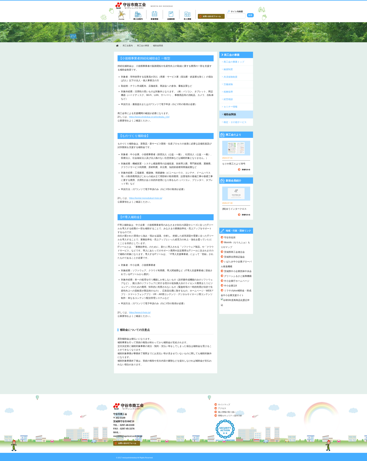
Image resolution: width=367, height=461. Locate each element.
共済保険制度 (230, 77)
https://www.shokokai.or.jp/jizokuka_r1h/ (149, 117)
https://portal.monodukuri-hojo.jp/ (145, 198)
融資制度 (228, 69)
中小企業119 (230, 285)
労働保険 (228, 84)
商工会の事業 (143, 45)
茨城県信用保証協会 (234, 257)
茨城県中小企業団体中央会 (238, 271)
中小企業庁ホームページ (236, 281)
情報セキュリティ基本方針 (230, 415)
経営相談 (228, 99)
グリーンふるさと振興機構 (238, 276)
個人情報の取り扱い (227, 412)
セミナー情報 (230, 106)
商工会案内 (128, 45)
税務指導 (228, 92)
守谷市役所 (230, 237)
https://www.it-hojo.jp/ (140, 312)
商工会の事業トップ (234, 62)
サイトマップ (224, 404)
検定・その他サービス (235, 122)
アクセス (222, 408)
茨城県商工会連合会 (234, 252)
